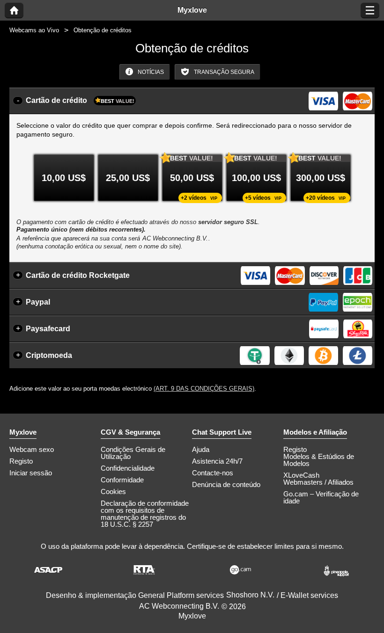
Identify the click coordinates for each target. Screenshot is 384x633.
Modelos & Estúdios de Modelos (318, 459)
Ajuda (200, 449)
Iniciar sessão (30, 473)
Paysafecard (48, 329)
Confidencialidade (128, 468)
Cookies (113, 491)
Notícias (150, 72)
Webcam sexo (31, 449)
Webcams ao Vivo (34, 30)
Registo (21, 461)
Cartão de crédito (80, 100)
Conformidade (122, 480)
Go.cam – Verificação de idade (321, 497)
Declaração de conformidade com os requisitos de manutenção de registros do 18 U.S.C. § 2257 (145, 513)
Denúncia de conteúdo (226, 484)
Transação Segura (223, 72)
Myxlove (192, 10)
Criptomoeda (49, 355)
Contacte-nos (212, 473)
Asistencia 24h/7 (217, 461)
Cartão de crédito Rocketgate (78, 275)
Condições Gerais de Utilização (133, 452)
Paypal (38, 302)
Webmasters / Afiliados (318, 482)
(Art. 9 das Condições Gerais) (204, 388)
